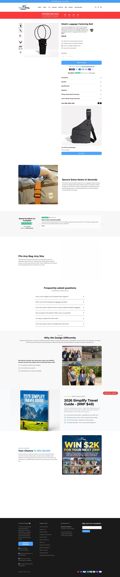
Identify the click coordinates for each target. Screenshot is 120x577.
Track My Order (78, 7)
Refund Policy (43, 532)
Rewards (54, 7)
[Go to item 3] (20, 36)
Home (44, 7)
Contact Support (25, 543)
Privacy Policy (43, 537)
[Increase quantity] (70, 56)
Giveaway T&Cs (44, 552)
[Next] (71, 1)
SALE (49, 7)
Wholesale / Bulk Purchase (47, 555)
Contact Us (43, 529)
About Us (60, 7)
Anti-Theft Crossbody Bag (68, 147)
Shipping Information (46, 534)
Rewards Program (45, 547)
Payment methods (45, 545)
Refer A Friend (44, 550)
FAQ (66, 7)
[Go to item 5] (20, 47)
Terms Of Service (44, 539)
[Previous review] (39, 223)
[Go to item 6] (20, 52)
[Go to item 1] (20, 25)
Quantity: (64, 53)
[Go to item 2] (20, 30)
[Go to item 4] (20, 41)
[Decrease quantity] (63, 56)
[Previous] (48, 1)
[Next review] (101, 223)
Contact (71, 7)
